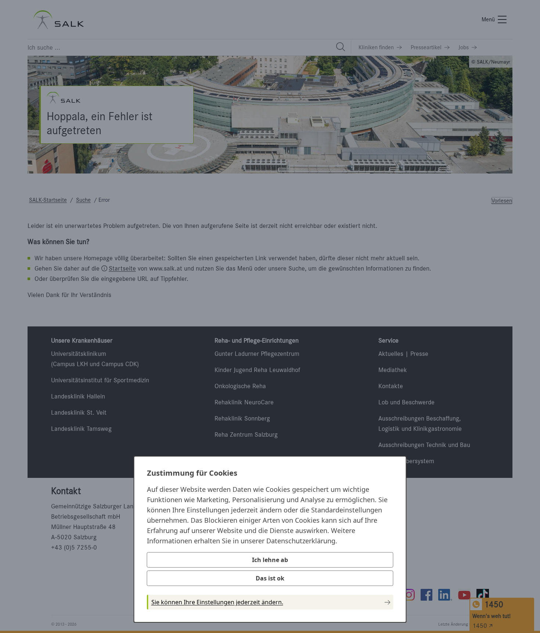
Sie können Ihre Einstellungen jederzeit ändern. (217, 602)
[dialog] (270, 539)
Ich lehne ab (270, 560)
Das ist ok (270, 578)
